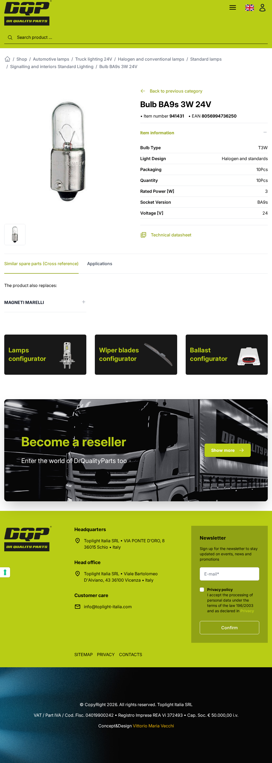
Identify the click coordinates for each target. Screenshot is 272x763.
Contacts (130, 654)
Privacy (247, 610)
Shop (21, 59)
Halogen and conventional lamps (151, 59)
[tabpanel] (136, 297)
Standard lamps (206, 59)
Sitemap (83, 654)
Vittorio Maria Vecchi (153, 725)
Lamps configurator (27, 354)
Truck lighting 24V (93, 59)
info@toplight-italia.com (108, 606)
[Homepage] (7, 59)
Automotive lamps (51, 59)
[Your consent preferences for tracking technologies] (5, 572)
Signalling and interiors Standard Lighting (52, 66)
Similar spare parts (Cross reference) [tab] (41, 263)
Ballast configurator (208, 354)
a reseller (73, 441)
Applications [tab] (99, 263)
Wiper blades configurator (119, 354)
